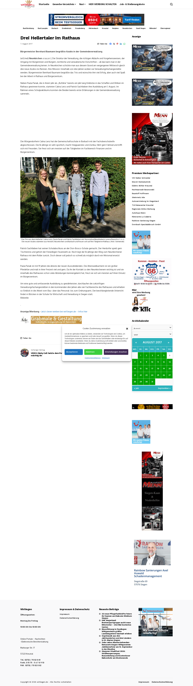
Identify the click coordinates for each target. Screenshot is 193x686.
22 (141, 375)
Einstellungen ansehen (116, 352)
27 (170, 375)
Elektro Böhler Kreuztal (142, 186)
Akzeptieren (72, 352)
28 (135, 381)
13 (170, 362)
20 (170, 368)
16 (146, 368)
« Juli (136, 388)
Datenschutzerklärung (93, 358)
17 (152, 368)
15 (141, 368)
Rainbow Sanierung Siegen (143, 221)
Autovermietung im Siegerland (145, 201)
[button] (127, 328)
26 (164, 375)
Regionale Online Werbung (143, 209)
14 (135, 368)
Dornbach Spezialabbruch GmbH (146, 224)
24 (152, 375)
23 (146, 375)
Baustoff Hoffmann (140, 193)
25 (158, 375)
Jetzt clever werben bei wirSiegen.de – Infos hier (64, 311)
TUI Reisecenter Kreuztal (142, 205)
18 (158, 368)
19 (164, 368)
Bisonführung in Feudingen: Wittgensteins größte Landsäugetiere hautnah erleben (117, 631)
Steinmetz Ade (138, 197)
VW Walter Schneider (141, 178)
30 (146, 381)
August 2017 (152, 342)
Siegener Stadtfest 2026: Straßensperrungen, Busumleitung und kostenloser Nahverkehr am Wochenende (116, 654)
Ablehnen (90, 352)
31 (152, 381)
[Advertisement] (72, 117)
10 (152, 362)
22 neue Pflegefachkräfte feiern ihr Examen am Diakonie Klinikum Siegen (117, 616)
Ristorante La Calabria (141, 217)
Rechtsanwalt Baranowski (143, 190)
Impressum (106, 358)
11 (158, 362)
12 (164, 362)
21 (135, 375)
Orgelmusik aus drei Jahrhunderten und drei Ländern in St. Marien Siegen (116, 638)
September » (164, 388)
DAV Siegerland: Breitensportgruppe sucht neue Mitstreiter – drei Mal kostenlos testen (116, 623)
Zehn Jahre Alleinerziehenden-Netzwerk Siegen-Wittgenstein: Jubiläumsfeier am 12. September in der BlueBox (117, 645)
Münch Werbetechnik (141, 182)
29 (141, 381)
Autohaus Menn (139, 213)
